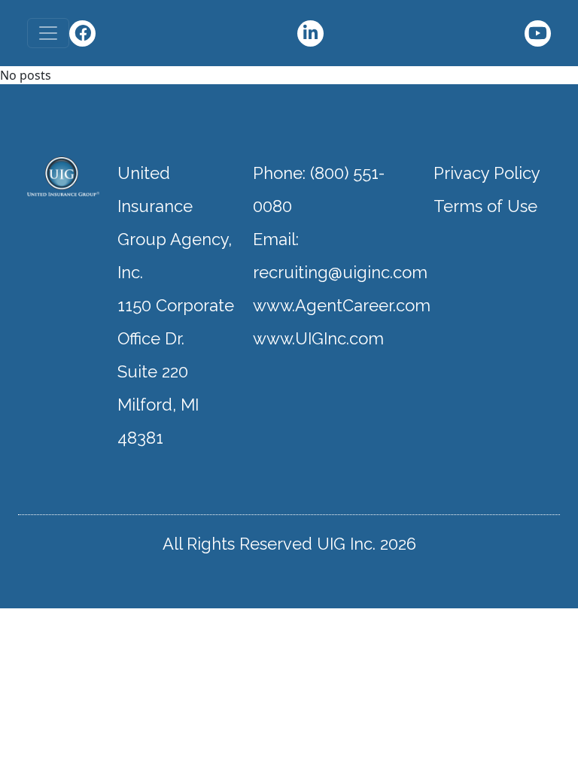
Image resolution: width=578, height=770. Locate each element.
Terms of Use (485, 206)
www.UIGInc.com (318, 338)
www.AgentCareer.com (341, 305)
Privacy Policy (487, 173)
